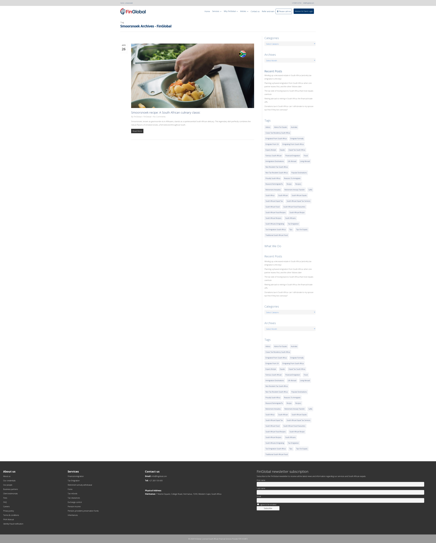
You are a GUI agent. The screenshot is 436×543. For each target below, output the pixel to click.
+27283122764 (296, 3)
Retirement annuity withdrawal (80, 485)
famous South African (274, 156)
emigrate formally (296, 138)
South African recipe (297, 212)
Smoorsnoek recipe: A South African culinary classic (165, 112)
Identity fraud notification (13, 524)
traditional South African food (277, 235)
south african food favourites (294, 207)
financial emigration (292, 156)
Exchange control (75, 502)
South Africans (290, 218)
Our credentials (9, 480)
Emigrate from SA (272, 144)
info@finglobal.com (308, 3)
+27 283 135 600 (156, 480)
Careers (6, 506)
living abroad (305, 161)
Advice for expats (280, 127)
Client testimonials (10, 493)
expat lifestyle (271, 150)
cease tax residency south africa (278, 133)
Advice (268, 127)
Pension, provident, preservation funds (83, 511)
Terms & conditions (11, 515)
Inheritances (73, 515)
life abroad (292, 161)
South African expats (299, 195)
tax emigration (293, 224)
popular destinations (299, 173)
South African (283, 195)
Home (122, 3)
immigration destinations (275, 161)
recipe (289, 184)
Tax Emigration (74, 480)
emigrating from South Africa (293, 144)
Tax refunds (72, 493)
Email (259, 496)
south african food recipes (276, 212)
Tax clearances (74, 498)
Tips (290, 229)
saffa (310, 190)
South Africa (270, 195)
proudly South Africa (273, 178)
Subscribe (268, 508)
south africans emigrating (275, 224)
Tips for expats (301, 229)
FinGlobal (137, 116)
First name (261, 480)
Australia (294, 127)
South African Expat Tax (274, 201)
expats (282, 150)
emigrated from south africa (276, 138)
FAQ (5, 502)
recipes (298, 184)
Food (306, 156)
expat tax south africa (297, 150)
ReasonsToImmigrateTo (274, 184)
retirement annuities (273, 190)
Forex (70, 489)
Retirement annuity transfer (295, 190)
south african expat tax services (298, 201)
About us (6, 476)
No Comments (159, 116)
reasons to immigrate (292, 178)
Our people (7, 485)
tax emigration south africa (276, 229)
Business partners (10, 489)
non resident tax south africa (277, 167)
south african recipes (273, 218)
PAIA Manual (8, 519)
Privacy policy (8, 511)
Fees (5, 498)
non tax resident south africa (277, 173)
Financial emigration (76, 476)
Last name (261, 488)
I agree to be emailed (267, 504)
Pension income (74, 506)
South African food (273, 207)
